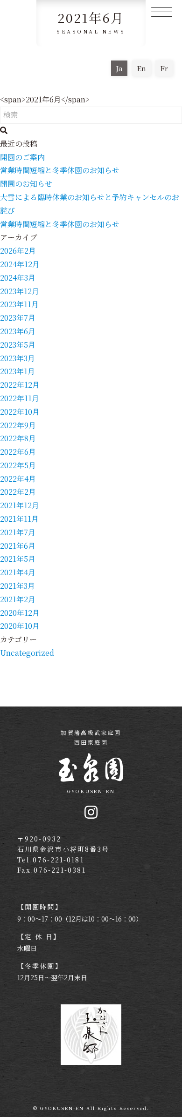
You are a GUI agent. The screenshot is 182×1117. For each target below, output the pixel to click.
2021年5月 (17, 558)
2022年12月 (20, 384)
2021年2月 (17, 599)
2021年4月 (17, 572)
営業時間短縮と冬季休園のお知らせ (59, 170)
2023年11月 (19, 304)
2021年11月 (19, 518)
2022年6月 (18, 451)
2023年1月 (17, 371)
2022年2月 (18, 491)
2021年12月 (19, 505)
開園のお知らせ (26, 183)
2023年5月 (17, 344)
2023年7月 (17, 317)
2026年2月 (18, 250)
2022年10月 (20, 411)
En (141, 68)
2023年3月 (17, 358)
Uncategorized (27, 652)
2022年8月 (18, 438)
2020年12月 (20, 612)
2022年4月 (18, 478)
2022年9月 (18, 425)
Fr (164, 68)
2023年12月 (19, 291)
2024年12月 (20, 264)
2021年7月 (17, 532)
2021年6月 (17, 545)
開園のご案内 (22, 157)
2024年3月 (17, 277)
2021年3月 (17, 585)
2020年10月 (20, 625)
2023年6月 (17, 331)
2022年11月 (19, 398)
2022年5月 (18, 465)
